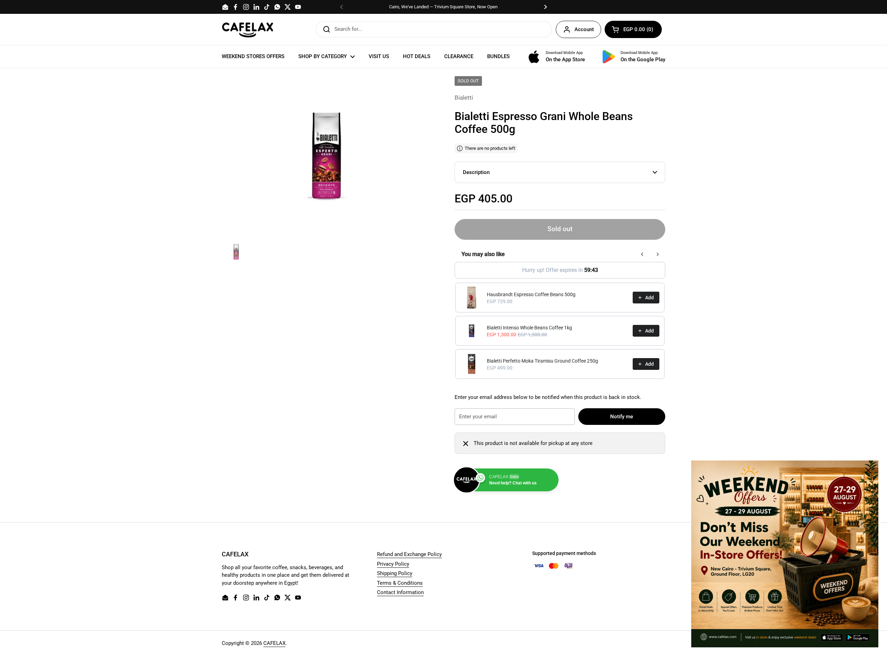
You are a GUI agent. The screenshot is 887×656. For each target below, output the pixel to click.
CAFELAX (274, 643)
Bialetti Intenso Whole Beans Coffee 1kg (529, 327)
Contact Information (400, 592)
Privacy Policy (393, 564)
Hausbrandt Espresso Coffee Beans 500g (531, 294)
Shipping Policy (394, 573)
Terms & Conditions (400, 583)
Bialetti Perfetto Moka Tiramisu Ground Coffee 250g (542, 361)
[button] (633, 29)
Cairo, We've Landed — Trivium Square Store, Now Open (443, 6)
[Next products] (657, 254)
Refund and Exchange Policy (409, 554)
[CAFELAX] (248, 29)
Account (584, 29)
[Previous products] (642, 254)
